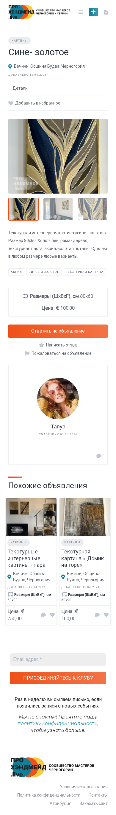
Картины (20, 40)
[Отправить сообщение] (98, 456)
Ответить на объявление (58, 331)
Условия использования (84, 786)
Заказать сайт (94, 803)
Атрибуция (60, 803)
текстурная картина (85, 271)
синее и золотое (44, 271)
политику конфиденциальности (58, 723)
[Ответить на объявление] (43, 615)
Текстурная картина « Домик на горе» (82, 558)
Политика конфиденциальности (48, 795)
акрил (16, 271)
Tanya (58, 426)
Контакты (98, 795)
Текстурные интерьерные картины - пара (26, 558)
